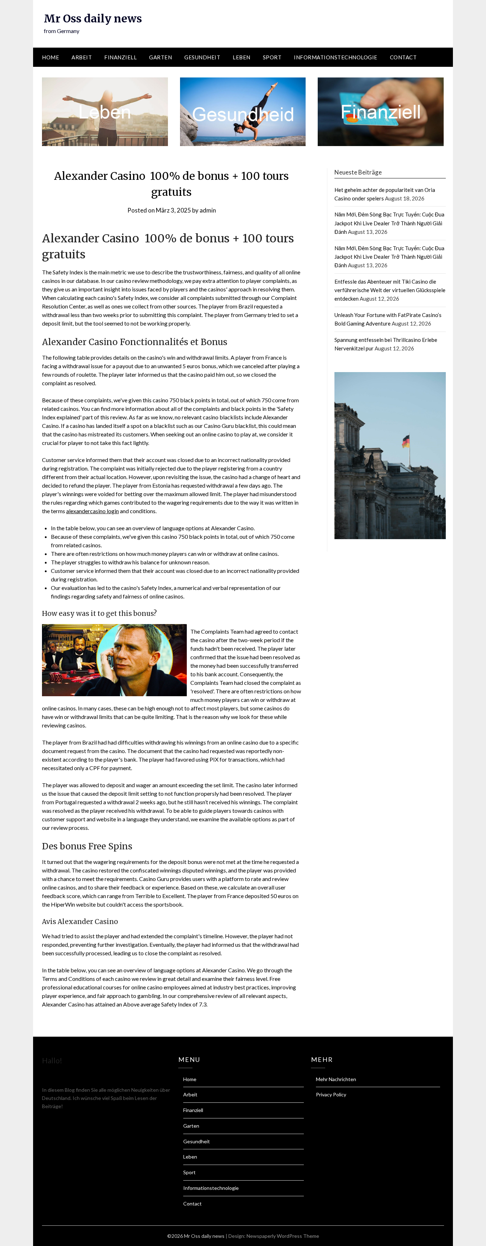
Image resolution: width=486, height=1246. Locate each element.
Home (50, 57)
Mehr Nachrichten (336, 1079)
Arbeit (82, 57)
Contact (403, 57)
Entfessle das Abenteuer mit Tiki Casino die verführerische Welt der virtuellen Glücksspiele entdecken (389, 290)
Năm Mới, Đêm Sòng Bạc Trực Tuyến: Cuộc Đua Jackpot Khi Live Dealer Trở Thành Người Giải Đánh (389, 223)
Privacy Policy (331, 1094)
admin (208, 210)
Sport (272, 57)
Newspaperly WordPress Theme (283, 1236)
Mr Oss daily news (93, 18)
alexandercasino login (92, 510)
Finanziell (120, 57)
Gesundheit (202, 57)
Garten (160, 57)
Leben (241, 57)
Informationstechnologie (335, 57)
